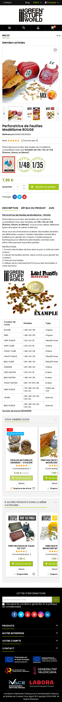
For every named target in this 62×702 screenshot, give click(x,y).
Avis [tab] (51, 208)
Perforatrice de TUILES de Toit (21, 547)
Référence (7, 134)
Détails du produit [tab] (33, 208)
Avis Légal (29, 696)
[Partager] (14, 197)
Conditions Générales (14, 693)
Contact (7, 2)
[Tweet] (19, 197)
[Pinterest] (24, 197)
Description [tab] (10, 208)
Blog (27, 2)
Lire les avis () (31, 140)
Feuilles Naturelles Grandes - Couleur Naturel (21, 463)
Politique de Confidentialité (37, 693)
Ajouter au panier (43, 187)
